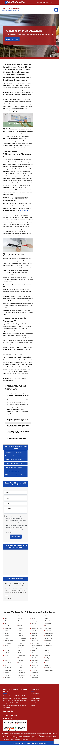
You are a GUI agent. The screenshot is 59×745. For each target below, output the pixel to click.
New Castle (35, 655)
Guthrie (20, 667)
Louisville (34, 633)
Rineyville (47, 621)
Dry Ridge (7, 677)
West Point (48, 665)
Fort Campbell (22, 638)
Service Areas (34, 703)
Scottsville (48, 628)
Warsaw (47, 663)
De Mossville (8, 675)
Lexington (34, 630)
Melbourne (35, 635)
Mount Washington (37, 645)
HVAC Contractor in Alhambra (13, 467)
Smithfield (48, 640)
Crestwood (8, 667)
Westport (48, 667)
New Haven (35, 658)
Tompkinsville (48, 645)
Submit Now (15, 536)
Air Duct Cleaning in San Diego (13, 463)
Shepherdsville (49, 633)
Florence (20, 635)
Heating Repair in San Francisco (13, 459)
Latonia (34, 623)
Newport (34, 663)
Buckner (7, 650)
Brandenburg (8, 643)
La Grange (34, 621)
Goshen (20, 663)
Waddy (47, 658)
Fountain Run (22, 645)
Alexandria (7, 618)
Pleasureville (35, 677)
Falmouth (20, 628)
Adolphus (7, 616)
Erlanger (20, 623)
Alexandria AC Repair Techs (14, 58)
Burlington (7, 653)
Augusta (7, 623)
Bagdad (7, 626)
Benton (7, 635)
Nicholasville (35, 665)
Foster (20, 643)
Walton (47, 660)
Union (46, 648)
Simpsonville (48, 638)
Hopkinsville (21, 672)
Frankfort (20, 648)
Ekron (19, 616)
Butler (6, 655)
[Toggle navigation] (56, 10)
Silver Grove (48, 635)
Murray (33, 650)
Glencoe (20, 658)
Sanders (47, 626)
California (7, 658)
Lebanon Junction (37, 628)
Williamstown (49, 670)
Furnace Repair (35, 700)
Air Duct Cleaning (35, 698)
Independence (22, 675)
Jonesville (21, 677)
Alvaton (7, 621)
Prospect (47, 616)
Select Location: (42, 2)
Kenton (34, 618)
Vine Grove (48, 655)
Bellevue (7, 633)
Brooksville (7, 648)
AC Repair (33, 696)
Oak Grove (35, 667)
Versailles (47, 653)
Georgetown (21, 655)
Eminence (21, 621)
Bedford (7, 630)
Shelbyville (48, 630)
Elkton (20, 618)
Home (4, 58)
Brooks (6, 645)
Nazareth (34, 653)
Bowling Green (9, 640)
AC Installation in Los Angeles (13, 452)
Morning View (35, 640)
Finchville (20, 630)
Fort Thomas (21, 640)
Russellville (48, 623)
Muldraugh (34, 648)
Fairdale (20, 626)
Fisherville (20, 633)
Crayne (6, 665)
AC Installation (35, 693)
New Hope (35, 660)
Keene (33, 616)
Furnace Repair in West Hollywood (14, 456)
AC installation (24, 210)
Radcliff (47, 618)
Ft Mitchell (21, 653)
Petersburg (35, 672)
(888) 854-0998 (16, 2)
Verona (47, 650)
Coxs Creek (8, 663)
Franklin (20, 650)
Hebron (20, 670)
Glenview (20, 660)
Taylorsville (48, 643)
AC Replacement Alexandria (29, 58)
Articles (33, 705)
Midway (34, 638)
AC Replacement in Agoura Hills (14, 475)
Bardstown (8, 628)
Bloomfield (7, 638)
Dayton (7, 672)
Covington (7, 660)
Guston (20, 665)
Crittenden (8, 670)
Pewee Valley (35, 675)
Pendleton (34, 670)
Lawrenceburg (36, 626)
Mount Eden (35, 643)
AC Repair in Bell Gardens (12, 471)
